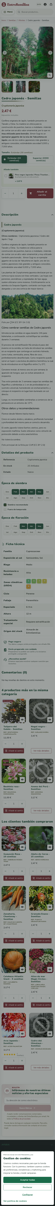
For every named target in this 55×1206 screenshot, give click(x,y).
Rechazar (27, 1187)
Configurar (27, 1194)
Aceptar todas (27, 1179)
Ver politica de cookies (15, 1201)
